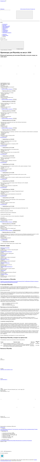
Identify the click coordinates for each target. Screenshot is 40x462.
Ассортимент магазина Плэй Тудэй (20, 281)
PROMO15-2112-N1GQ (16, 230)
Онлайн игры (4, 31)
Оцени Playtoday (15, 282)
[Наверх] (2, 456)
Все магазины (4, 24)
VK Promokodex (5, 30)
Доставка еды (4, 29)
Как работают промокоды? (7, 429)
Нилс (5, 270)
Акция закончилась (3, 239)
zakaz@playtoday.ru (3, 379)
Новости (4, 28)
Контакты (22, 429)
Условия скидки (4, 98)
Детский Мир (7, 247)
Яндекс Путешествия (28, 440)
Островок (8, 440)
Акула (5, 255)
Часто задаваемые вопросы (29, 429)
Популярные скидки (5, 439)
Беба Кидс (8, 262)
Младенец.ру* (9, 266)
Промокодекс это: (5, 431)
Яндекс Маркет (13, 440)
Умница (6, 274)
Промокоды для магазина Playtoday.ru (7, 281)
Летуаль (1, 440)
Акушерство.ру (9, 251)
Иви (17, 440)
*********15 (14, 118)
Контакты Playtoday (8, 282)
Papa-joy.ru (7, 259)
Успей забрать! (5, 27)
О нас (1, 429)
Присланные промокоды (6, 32)
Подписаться (2, 427)
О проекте (3, 428)
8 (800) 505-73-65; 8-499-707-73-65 (6, 369)
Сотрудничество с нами (16, 429)
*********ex (14, 99)
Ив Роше (5, 440)
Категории (4, 25)
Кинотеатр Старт (21, 440)
